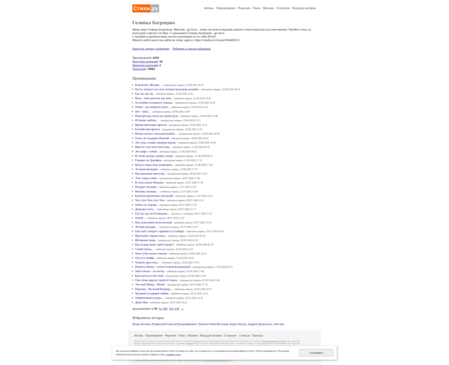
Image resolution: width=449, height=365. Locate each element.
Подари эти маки (146, 187)
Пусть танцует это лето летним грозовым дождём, (167, 89)
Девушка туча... (145, 209)
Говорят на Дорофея (148, 160)
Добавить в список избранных (191, 48)
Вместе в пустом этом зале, (152, 147)
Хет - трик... (142, 111)
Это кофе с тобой (146, 151)
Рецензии (244, 8)
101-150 (174, 308)
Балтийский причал (147, 129)
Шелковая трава (145, 240)
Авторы (209, 8)
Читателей (139, 69)
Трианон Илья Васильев (213, 324)
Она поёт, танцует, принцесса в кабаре (159, 231)
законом (190, 343)
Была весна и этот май (149, 275)
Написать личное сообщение (150, 48)
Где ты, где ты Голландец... (152, 213)
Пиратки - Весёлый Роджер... (153, 289)
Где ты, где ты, (144, 93)
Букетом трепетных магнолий (154, 195)
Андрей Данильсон (259, 324)
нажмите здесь (173, 354)
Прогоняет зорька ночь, (150, 235)
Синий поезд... (144, 249)
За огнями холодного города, (154, 102)
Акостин (278, 324)
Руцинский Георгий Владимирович (174, 324)
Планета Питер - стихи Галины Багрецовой (162, 266)
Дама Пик (141, 302)
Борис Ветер (238, 324)
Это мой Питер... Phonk (150, 284)
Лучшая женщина (146, 169)
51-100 (163, 308)
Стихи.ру (244, 335)
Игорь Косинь (141, 324)
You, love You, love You (150, 200)
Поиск (257, 8)
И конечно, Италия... (148, 85)
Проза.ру (257, 335)
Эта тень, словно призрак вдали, (155, 142)
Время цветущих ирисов (150, 125)
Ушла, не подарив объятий (152, 138)
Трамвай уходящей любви (151, 293)
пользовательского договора (274, 341)
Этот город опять (146, 178)
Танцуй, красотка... (147, 262)
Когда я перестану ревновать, (154, 164)
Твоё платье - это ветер (149, 271)
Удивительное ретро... (149, 297)
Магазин (268, 8)
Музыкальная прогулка (150, 173)
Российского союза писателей (216, 360)
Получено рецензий (145, 61)
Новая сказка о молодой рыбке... (156, 133)
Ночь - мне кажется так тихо (153, 98)
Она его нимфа (144, 258)
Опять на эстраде (146, 204)
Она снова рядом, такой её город (156, 280)
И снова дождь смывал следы (154, 156)
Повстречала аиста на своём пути (156, 116)
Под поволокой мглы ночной (153, 222)
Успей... (140, 218)
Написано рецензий (145, 65)
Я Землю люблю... (146, 120)
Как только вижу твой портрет (154, 244)
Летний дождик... (146, 226)
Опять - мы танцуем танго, (152, 107)
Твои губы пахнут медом (151, 253)
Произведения (225, 8)
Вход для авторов (304, 8)
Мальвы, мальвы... (146, 191)
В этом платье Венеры (149, 182)
